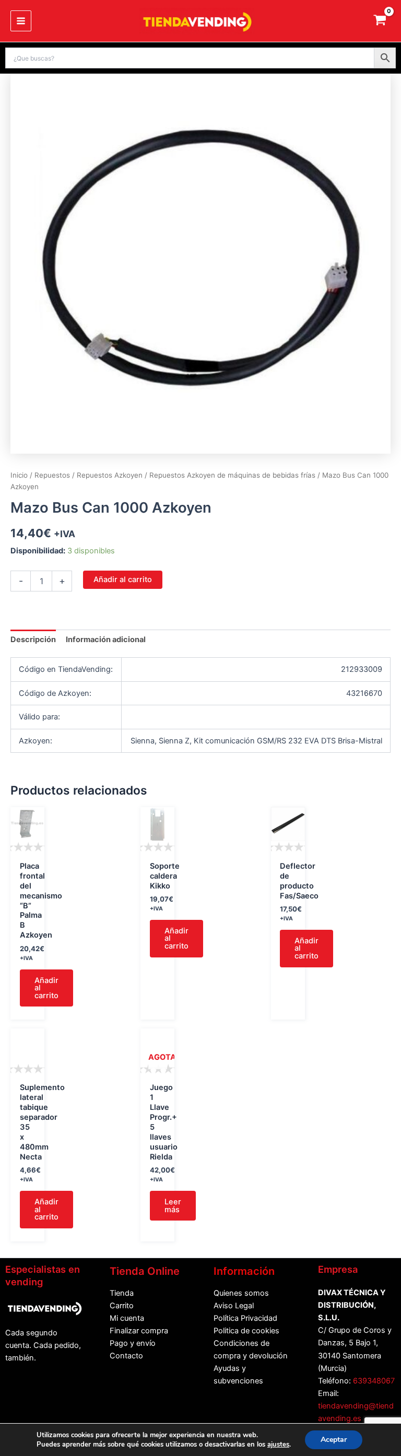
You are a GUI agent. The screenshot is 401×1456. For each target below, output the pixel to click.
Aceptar (334, 1440)
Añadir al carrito (122, 579)
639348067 (374, 1381)
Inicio (19, 475)
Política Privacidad (245, 1318)
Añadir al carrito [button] (46, 988)
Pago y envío (133, 1343)
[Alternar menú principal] (20, 20)
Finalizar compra (139, 1330)
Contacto (126, 1355)
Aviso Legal (234, 1305)
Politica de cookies (246, 1330)
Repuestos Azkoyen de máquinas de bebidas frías (232, 475)
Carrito (122, 1305)
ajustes (278, 1444)
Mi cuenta (127, 1318)
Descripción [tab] (33, 639)
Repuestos (52, 475)
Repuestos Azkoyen (110, 475)
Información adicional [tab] (106, 639)
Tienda (122, 1293)
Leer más (172, 1205)
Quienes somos (241, 1293)
